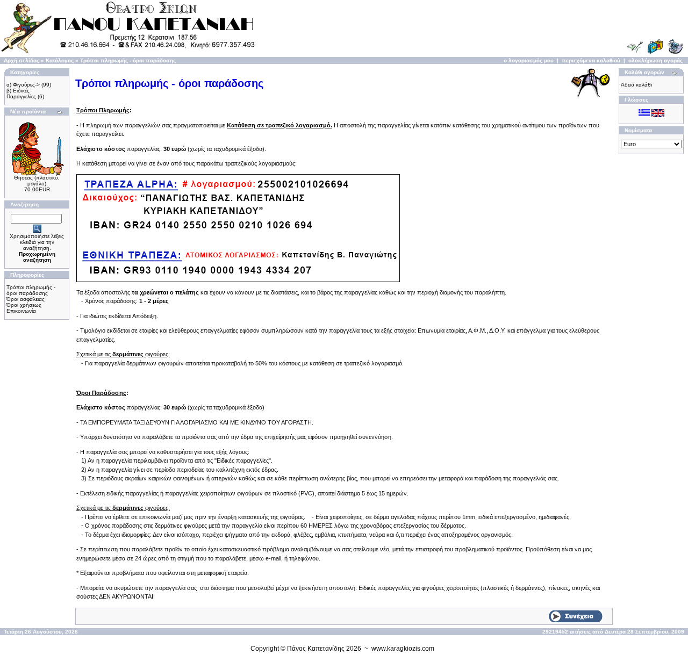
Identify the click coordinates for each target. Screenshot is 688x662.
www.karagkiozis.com (402, 648)
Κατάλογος (60, 60)
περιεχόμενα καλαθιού (591, 60)
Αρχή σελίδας (21, 60)
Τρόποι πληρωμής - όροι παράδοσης (128, 60)
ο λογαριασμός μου (529, 60)
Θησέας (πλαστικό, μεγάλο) (37, 180)
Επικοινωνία (21, 311)
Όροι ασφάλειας (25, 299)
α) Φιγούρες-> (23, 85)
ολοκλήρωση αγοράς (655, 60)
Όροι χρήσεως (23, 305)
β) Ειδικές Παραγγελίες (21, 93)
